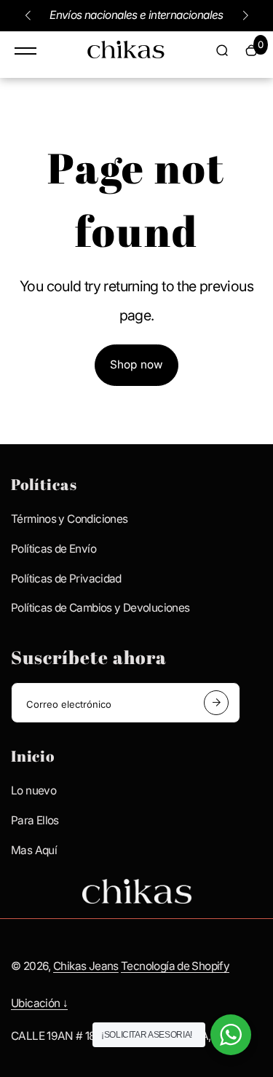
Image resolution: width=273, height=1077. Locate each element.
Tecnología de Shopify (175, 966)
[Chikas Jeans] (126, 53)
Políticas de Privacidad (66, 578)
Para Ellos (35, 820)
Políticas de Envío (53, 549)
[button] (27, 15)
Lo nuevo (33, 790)
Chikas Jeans (86, 966)
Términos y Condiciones (69, 519)
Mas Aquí (34, 850)
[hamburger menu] (25, 51)
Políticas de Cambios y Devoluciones (100, 608)
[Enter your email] (216, 702)
